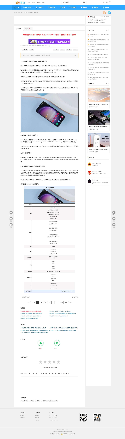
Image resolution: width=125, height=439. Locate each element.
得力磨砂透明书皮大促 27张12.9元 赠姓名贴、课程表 (98, 105)
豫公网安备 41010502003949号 (69, 433)
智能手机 (24, 50)
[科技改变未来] (19, 2)
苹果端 (38, 2)
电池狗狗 (96, 7)
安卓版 (33, 2)
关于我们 (22, 415)
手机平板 (27, 12)
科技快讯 (27, 7)
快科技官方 (56, 417)
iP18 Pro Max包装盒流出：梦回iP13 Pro (96, 20)
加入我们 (37, 415)
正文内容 (18, 28)
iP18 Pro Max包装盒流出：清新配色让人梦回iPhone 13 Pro (98, 73)
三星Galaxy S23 (46, 401)
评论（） (28, 28)
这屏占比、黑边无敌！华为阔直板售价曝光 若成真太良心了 (98, 68)
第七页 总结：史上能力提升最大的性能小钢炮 (29, 318)
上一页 (33, 302)
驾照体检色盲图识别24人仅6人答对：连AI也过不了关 (98, 35)
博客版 (43, 2)
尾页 (66, 302)
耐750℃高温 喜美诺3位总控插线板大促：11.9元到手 (98, 150)
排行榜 (52, 7)
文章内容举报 (75, 297)
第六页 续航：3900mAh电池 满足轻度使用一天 (58, 316)
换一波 (107, 30)
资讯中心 (23, 12)
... (56, 302)
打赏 (36, 373)
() (47, 45)
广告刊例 (37, 420)
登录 (104, 2)
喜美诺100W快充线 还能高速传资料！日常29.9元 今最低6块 (98, 40)
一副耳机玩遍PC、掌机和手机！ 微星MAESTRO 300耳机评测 (97, 58)
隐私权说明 (22, 417)
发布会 (63, 7)
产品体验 (40, 7)
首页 (17, 7)
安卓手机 (31, 12)
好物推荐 (73, 7)
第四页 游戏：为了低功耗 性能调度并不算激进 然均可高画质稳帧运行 (62, 313)
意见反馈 (37, 417)
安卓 (31, 50)
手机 (55, 401)
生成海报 (67, 373)
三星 (37, 401)
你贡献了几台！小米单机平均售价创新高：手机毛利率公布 (98, 45)
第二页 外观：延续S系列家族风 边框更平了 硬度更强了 (60, 311)
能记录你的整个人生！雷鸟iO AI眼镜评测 (98, 54)
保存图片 (29, 291)
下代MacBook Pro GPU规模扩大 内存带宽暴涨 (97, 19)
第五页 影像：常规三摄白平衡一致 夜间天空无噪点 (30, 316)
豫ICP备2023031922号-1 (55, 433)
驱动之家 (107, 7)
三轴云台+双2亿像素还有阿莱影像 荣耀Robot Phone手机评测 (97, 50)
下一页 (61, 302)
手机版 (28, 2)
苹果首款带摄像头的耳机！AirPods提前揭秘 (96, 22)
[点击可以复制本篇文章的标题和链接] (49, 45)
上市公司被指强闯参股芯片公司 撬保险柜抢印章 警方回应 (98, 63)
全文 (70, 302)
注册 (107, 2)
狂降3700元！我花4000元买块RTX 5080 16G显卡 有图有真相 (98, 78)
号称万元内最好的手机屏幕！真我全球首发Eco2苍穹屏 (34, 327)
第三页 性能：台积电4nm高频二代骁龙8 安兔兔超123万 (31, 313)
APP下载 (11, 215)
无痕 (38, 45)
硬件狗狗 (85, 7)
